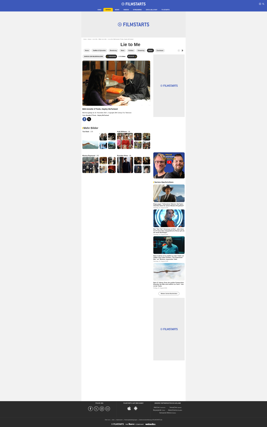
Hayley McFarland (103, 115)
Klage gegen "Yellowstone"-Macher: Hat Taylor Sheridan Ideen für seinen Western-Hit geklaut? (168, 204)
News (117, 10)
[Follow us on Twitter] (96, 408)
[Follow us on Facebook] (90, 408)
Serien (108, 10)
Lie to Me (95, 39)
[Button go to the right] (182, 50)
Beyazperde (157, 410)
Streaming (137, 10)
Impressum (119, 420)
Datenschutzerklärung (145, 420)
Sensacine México (165, 413)
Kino (99, 10)
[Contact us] (108, 408)
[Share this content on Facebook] (84, 119)
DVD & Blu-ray (151, 10)
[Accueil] (133, 4)
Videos (126, 10)
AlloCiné (156, 407)
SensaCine (173, 407)
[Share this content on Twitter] (89, 119)
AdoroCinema (172, 410)
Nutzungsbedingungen (130, 420)
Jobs (113, 420)
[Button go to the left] (179, 50)
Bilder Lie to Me (102, 39)
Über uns (107, 420)
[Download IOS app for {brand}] (130, 408)
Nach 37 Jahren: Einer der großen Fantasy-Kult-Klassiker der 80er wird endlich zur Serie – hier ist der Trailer (168, 284)
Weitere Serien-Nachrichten (169, 293)
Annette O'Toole (91, 115)
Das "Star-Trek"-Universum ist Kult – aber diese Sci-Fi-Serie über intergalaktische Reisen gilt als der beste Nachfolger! (168, 230)
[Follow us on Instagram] (102, 408)
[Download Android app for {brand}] (137, 408)
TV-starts (165, 10)
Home (84, 39)
